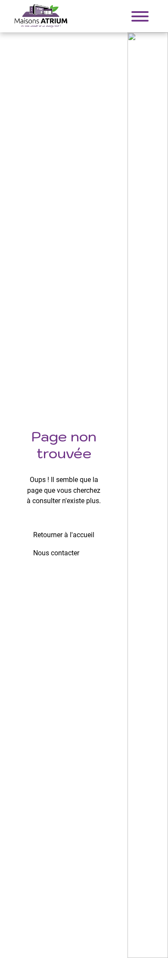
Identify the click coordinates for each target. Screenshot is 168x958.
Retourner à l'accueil (63, 535)
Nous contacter (56, 553)
